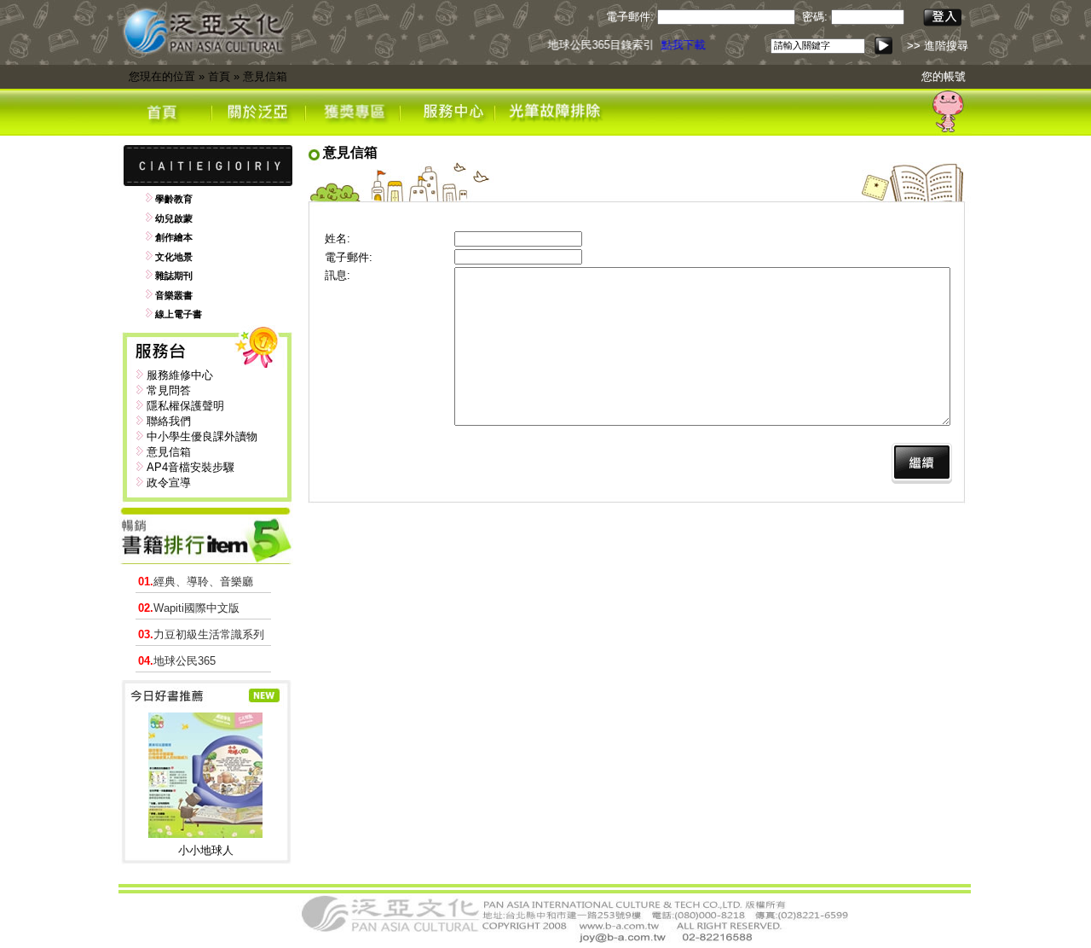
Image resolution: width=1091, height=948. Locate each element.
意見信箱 (265, 76)
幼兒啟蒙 (174, 218)
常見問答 (169, 390)
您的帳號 (943, 76)
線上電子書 (178, 314)
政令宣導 (169, 482)
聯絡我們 (169, 421)
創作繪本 (174, 237)
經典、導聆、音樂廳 (195, 581)
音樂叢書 (174, 295)
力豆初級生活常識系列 (201, 634)
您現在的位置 (162, 76)
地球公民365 (177, 660)
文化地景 (174, 257)
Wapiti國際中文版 (189, 608)
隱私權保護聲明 (185, 405)
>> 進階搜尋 (937, 45)
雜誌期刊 (174, 275)
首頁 (219, 76)
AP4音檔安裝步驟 (190, 467)
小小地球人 (206, 850)
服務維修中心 (180, 375)
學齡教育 (174, 199)
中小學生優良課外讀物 (202, 436)
